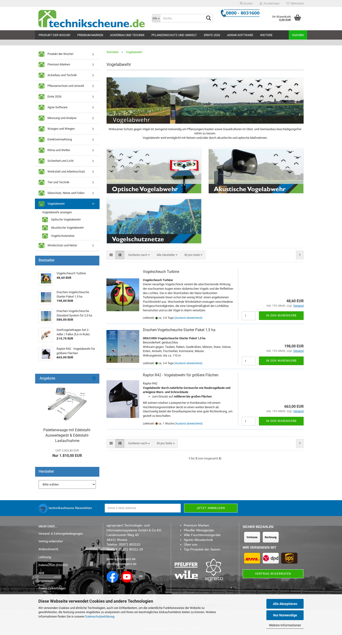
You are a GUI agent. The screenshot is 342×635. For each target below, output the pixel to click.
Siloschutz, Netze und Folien (65, 193)
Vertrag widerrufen (50, 541)
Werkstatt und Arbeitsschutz (66, 171)
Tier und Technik (58, 182)
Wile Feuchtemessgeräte (202, 535)
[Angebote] (94, 378)
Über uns (190, 544)
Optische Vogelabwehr (65, 219)
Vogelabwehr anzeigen (57, 212)
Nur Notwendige (285, 615)
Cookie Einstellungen (52, 588)
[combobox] (139, 255)
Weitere (266, 35)
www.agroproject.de (121, 559)
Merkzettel (296, 3)
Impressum (46, 581)
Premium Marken (90, 35)
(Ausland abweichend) (188, 317)
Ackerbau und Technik (127, 35)
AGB (41, 573)
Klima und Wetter (58, 150)
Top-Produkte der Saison (202, 549)
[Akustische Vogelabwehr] (256, 171)
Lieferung (44, 557)
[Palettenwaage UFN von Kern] (67, 404)
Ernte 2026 (212, 35)
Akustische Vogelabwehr (67, 227)
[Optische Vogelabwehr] (154, 171)
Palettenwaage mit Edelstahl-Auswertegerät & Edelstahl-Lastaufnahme (67, 435)
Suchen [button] (248, 3)
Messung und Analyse (62, 118)
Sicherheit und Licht (60, 161)
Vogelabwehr (56, 203)
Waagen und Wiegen (61, 128)
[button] (111, 255)
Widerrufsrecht (48, 549)
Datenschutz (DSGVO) (53, 565)
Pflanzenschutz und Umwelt (174, 35)
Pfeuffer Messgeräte (199, 530)
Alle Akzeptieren (285, 604)
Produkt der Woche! (54, 35)
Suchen (298, 35)
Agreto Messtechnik (198, 540)
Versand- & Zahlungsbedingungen (60, 533)
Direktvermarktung (59, 139)
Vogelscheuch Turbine (161, 271)
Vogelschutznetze (62, 236)
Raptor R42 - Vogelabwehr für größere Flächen (180, 375)
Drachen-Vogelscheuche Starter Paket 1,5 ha (179, 330)
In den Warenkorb (281, 315)
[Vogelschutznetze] (154, 221)
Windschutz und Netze (62, 245)
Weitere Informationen (285, 625)
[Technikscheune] (91, 18)
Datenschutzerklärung (99, 616)
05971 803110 (129, 544)
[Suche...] (208, 18)
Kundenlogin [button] (271, 3)
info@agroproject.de (122, 564)
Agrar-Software (240, 35)
